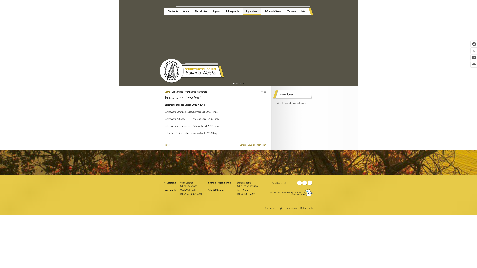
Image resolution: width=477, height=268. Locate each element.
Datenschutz (306, 208)
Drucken (251, 144)
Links (302, 11)
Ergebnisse (252, 11)
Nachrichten (201, 11)
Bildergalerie (232, 11)
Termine (291, 11)
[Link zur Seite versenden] (261, 91)
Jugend (216, 11)
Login (280, 208)
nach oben (261, 144)
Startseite (173, 11)
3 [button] (240, 84)
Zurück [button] (123, 40)
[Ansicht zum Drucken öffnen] (265, 91)
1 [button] (233, 84)
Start (167, 91)
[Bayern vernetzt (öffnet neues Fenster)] (291, 195)
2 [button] (237, 84)
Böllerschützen (273, 11)
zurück (167, 144)
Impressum (291, 208)
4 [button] (243, 84)
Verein (186, 11)
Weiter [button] (354, 40)
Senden (243, 144)
